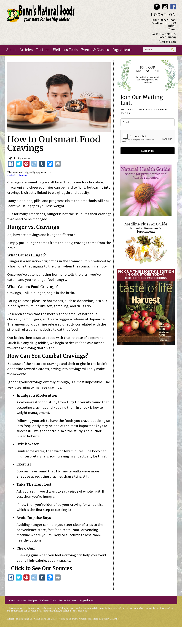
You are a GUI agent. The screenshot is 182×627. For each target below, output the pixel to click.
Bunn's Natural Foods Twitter (157, 7)
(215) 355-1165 (167, 41)
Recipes (42, 50)
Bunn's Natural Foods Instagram (165, 7)
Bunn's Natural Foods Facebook (173, 7)
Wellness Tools (65, 50)
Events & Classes (95, 50)
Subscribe (147, 150)
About (11, 50)
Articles (26, 50)
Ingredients (122, 50)
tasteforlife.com (17, 175)
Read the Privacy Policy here (107, 619)
